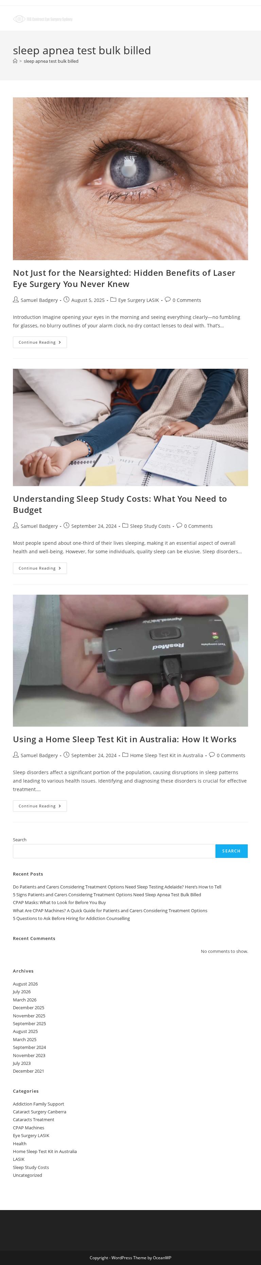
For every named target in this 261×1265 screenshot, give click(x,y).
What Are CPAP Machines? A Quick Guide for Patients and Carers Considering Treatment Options (110, 910)
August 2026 (25, 984)
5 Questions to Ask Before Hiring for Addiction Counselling (71, 918)
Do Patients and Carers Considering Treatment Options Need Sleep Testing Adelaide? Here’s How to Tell (117, 887)
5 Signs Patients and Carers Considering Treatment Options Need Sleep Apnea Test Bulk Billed (107, 895)
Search (20, 840)
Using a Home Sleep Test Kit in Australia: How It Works (125, 739)
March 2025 (24, 1039)
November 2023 (29, 1055)
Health (20, 1144)
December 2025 (28, 1007)
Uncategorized (27, 1175)
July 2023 (22, 1063)
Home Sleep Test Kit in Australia (166, 755)
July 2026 (22, 992)
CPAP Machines (28, 1128)
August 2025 (25, 1031)
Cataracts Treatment (33, 1119)
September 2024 (29, 1047)
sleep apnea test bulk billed (51, 61)
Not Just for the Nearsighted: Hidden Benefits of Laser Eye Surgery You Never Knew (124, 278)
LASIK (18, 1159)
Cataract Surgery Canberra (39, 1112)
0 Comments (187, 300)
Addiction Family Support (38, 1104)
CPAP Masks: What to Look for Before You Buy (59, 902)
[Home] (15, 61)
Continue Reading (43, 343)
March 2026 (24, 1000)
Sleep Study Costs (150, 526)
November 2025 (29, 1016)
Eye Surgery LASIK (138, 300)
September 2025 (29, 1023)
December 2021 (28, 1071)
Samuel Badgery (39, 300)
